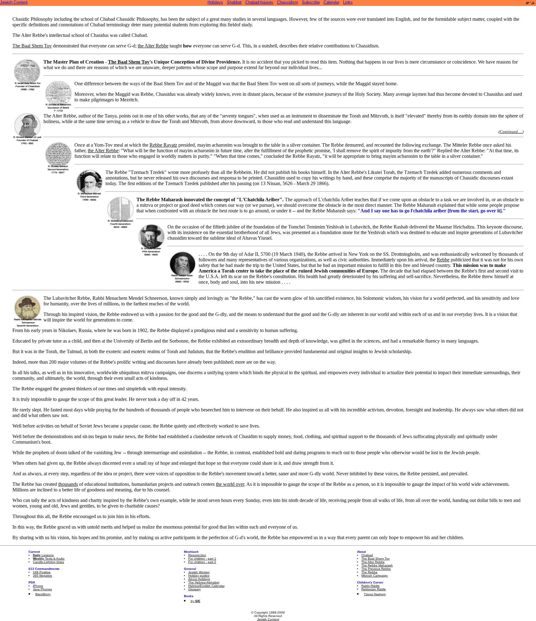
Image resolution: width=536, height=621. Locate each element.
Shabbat (234, 2)
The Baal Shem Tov (32, 45)
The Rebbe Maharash (377, 565)
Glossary (194, 589)
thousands (68, 484)
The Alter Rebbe (373, 562)
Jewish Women (199, 572)
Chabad (367, 555)
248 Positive (42, 572)
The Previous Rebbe (376, 568)
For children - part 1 (202, 558)
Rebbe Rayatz (163, 145)
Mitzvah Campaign (374, 575)
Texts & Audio (49, 558)
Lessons (43, 555)
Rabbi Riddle (370, 586)
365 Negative (42, 575)
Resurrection (197, 555)
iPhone (38, 586)
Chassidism (287, 2)
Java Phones (42, 589)
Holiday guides (198, 575)
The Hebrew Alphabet (203, 582)
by (195, 601)
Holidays (215, 2)
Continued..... (511, 131)
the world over (230, 484)
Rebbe (443, 259)
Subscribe (311, 2)
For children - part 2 (202, 562)
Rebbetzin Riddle (373, 589)
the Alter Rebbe (153, 45)
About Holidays (199, 579)
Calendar (331, 2)
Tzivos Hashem (375, 594)
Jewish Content (14, 2)
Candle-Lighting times (48, 562)
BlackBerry (43, 594)
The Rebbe (369, 572)
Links (348, 2)
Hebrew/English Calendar (206, 586)
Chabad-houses (259, 2)
